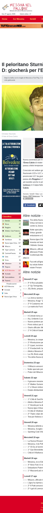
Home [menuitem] (4, 19)
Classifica (7, 217)
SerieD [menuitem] (33, 19)
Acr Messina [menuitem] (18, 19)
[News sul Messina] (17, 7)
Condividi (30, 205)
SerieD (32, 194)
